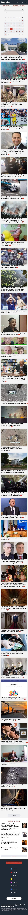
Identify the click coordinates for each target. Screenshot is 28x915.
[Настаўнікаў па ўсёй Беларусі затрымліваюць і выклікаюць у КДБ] (14, 689)
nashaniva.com (4, 910)
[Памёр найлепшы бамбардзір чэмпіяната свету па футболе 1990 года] (14, 303)
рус (22, 2)
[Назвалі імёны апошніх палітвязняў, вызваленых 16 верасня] (14, 258)
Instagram (15, 882)
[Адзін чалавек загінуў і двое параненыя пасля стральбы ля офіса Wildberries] (14, 668)
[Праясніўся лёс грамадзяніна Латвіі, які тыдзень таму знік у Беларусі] (14, 189)
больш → (14, 856)
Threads (14, 892)
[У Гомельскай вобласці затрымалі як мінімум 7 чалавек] (14, 347)
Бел (17, 2)
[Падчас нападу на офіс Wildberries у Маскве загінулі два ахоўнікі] (14, 167)
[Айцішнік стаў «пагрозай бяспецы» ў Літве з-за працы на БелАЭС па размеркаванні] (14, 417)
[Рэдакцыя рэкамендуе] (26, 821)
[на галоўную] (5, 2)
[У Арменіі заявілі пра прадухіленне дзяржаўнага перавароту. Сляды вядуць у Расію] (14, 96)
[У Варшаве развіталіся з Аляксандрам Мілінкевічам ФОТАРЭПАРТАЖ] (14, 842)
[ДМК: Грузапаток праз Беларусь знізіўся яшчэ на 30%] (14, 711)
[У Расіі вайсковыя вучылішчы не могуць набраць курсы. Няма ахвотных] (14, 733)
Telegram (15, 869)
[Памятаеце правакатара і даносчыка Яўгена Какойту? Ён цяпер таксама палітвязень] (14, 235)
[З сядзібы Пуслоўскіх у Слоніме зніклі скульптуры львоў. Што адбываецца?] (14, 463)
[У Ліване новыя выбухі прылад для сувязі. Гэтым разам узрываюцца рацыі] (14, 394)
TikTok (14, 875)
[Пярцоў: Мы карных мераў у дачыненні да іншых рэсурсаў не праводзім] (14, 508)
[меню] (26, 2)
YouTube (15, 872)
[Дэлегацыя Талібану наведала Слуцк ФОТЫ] (14, 849)
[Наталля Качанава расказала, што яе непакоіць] (14, 530)
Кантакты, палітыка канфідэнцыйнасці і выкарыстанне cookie (13, 905)
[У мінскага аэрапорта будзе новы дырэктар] (14, 755)
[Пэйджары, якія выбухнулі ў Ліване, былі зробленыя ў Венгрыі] (14, 777)
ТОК (14, 879)
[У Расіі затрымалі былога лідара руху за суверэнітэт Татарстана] (14, 325)
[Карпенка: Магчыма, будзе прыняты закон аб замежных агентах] (14, 622)
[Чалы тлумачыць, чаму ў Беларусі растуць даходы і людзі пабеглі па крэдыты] (14, 645)
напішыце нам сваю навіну (14, 862)
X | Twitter (15, 885)
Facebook (15, 889)
